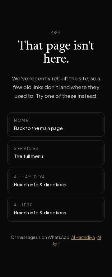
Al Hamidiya (83, 237)
